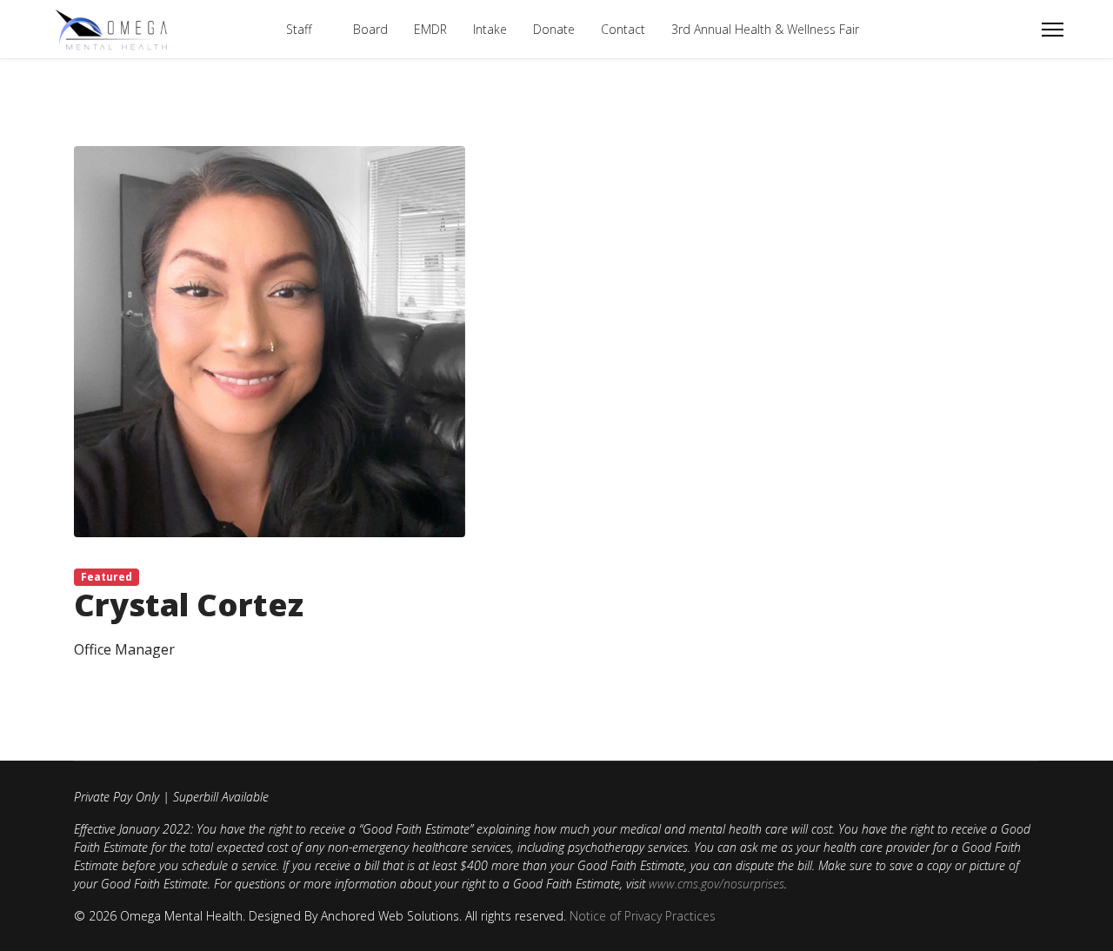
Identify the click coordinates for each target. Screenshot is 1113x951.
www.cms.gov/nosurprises (716, 883)
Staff (298, 29)
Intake (490, 29)
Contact (623, 29)
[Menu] (1052, 29)
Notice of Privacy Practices (643, 916)
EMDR (430, 29)
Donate (554, 29)
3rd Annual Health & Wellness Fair (765, 29)
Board (370, 29)
